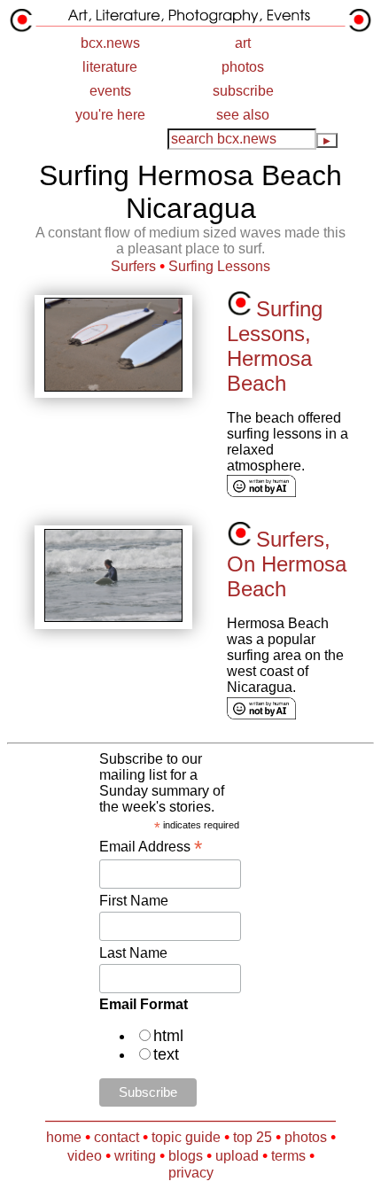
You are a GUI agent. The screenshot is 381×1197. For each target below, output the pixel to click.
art (243, 43)
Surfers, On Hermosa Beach (286, 564)
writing (135, 1155)
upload (237, 1155)
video (84, 1155)
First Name (133, 900)
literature (109, 66)
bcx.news (110, 43)
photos (243, 66)
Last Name (133, 952)
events (110, 90)
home (64, 1137)
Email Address (150, 846)
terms (288, 1155)
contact (116, 1137)
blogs (185, 1155)
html (168, 1036)
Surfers (133, 266)
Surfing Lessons (219, 266)
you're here (110, 114)
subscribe (243, 90)
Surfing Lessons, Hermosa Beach (275, 346)
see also (242, 114)
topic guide (186, 1137)
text (166, 1054)
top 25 (252, 1137)
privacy (191, 1172)
